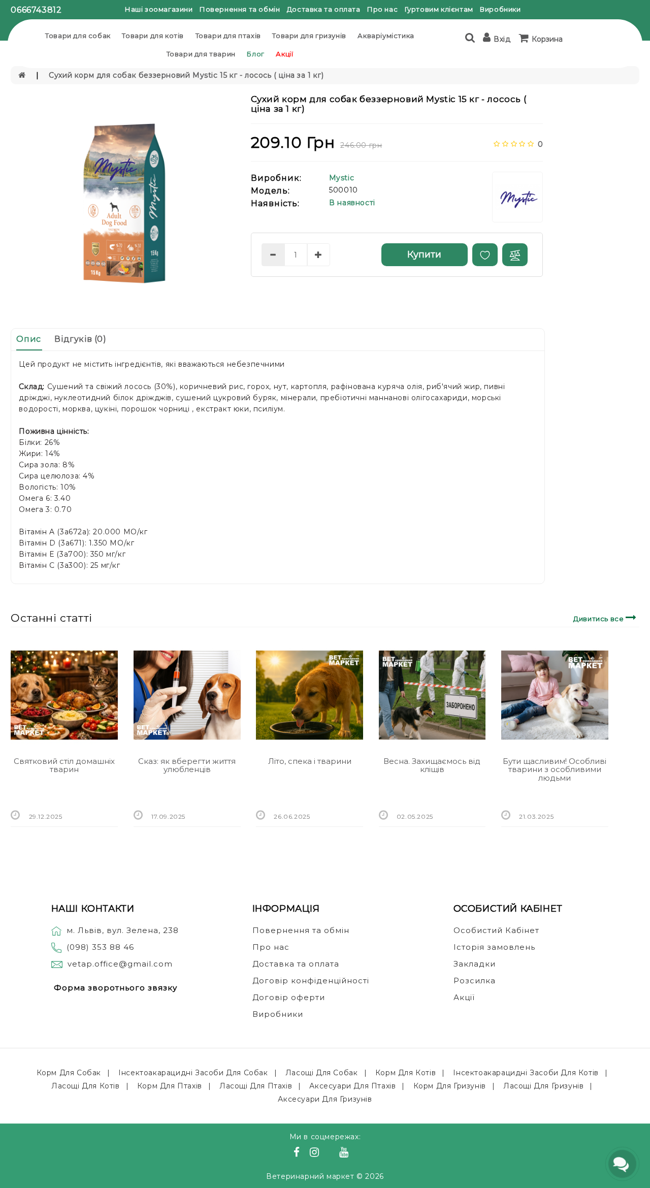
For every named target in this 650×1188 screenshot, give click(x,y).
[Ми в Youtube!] (345, 1153)
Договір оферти (288, 997)
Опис (28, 339)
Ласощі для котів (85, 1085)
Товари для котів (153, 35)
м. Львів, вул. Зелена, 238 (123, 930)
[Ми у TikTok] (356, 1153)
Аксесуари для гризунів (325, 1099)
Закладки (474, 964)
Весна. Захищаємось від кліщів (431, 765)
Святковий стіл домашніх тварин (64, 765)
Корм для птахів (169, 1085)
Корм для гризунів (449, 1085)
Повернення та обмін (240, 9)
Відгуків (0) (80, 339)
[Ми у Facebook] (298, 1153)
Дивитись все (599, 619)
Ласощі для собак (321, 1072)
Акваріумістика (386, 35)
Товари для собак (78, 35)
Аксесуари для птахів (352, 1085)
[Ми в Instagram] (315, 1153)
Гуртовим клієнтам (439, 9)
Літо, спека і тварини (309, 761)
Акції (284, 54)
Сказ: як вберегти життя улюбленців (187, 765)
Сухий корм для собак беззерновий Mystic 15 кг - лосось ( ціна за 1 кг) (186, 75)
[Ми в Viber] (331, 1153)
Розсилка (474, 980)
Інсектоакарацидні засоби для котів (525, 1072)
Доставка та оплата (324, 9)
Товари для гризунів (309, 35)
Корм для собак (69, 1072)
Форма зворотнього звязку (115, 987)
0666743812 (36, 10)
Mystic (341, 177)
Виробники (500, 9)
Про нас (382, 9)
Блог (255, 54)
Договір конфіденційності (310, 980)
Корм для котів (405, 1072)
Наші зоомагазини (159, 9)
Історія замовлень (494, 947)
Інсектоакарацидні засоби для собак (193, 1072)
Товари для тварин (201, 54)
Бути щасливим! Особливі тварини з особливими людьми (554, 769)
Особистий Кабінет (496, 930)
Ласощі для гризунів (543, 1085)
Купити (424, 254)
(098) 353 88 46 (100, 947)
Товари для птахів (228, 35)
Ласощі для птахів (255, 1085)
